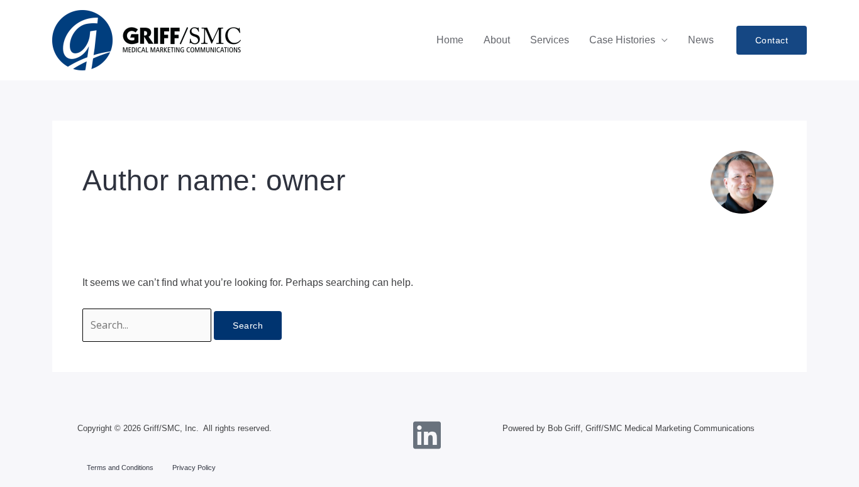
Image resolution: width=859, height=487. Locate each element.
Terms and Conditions (120, 467)
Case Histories (622, 40)
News (701, 40)
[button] (771, 40)
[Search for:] (148, 325)
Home (449, 40)
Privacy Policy (194, 467)
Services (549, 40)
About (497, 40)
